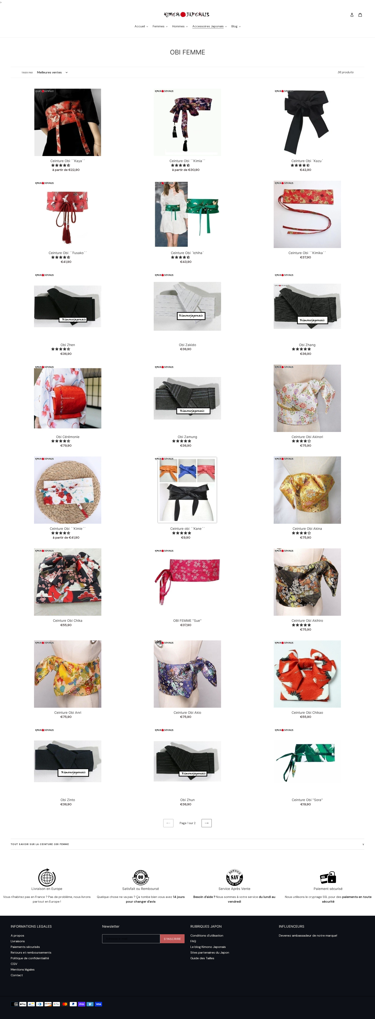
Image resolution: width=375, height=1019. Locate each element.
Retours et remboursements (31, 952)
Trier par (27, 72)
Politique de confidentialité (30, 958)
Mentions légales (23, 969)
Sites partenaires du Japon (209, 952)
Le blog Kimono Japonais (208, 947)
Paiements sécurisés (25, 947)
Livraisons (18, 941)
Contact (17, 975)
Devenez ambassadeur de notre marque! (308, 935)
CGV (14, 964)
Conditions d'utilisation (206, 935)
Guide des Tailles (202, 958)
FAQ (193, 941)
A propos (17, 935)
